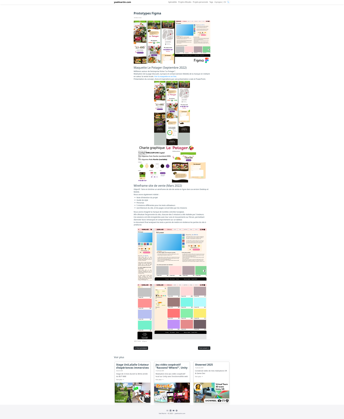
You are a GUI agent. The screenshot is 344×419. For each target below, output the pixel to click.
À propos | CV (220, 2)
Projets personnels (200, 2)
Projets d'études (184, 2)
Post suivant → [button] (204, 348)
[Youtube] (173, 410)
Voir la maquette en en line (165, 76)
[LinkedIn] (170, 410)
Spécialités (172, 2)
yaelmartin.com (122, 2)
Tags (211, 2)
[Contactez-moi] (167, 410)
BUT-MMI (138, 341)
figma (145, 341)
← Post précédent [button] (141, 348)
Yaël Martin (162, 413)
